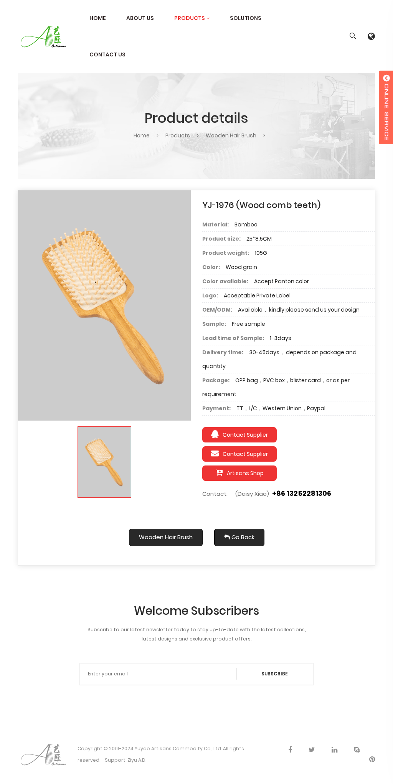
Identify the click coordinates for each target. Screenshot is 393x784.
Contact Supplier (245, 435)
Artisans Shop (245, 473)
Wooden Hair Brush (231, 135)
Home (97, 18)
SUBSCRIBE (274, 673)
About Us (140, 18)
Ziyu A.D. (136, 760)
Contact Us (107, 54)
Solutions (245, 18)
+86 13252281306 (301, 493)
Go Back (242, 537)
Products (189, 18)
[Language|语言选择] (371, 36)
